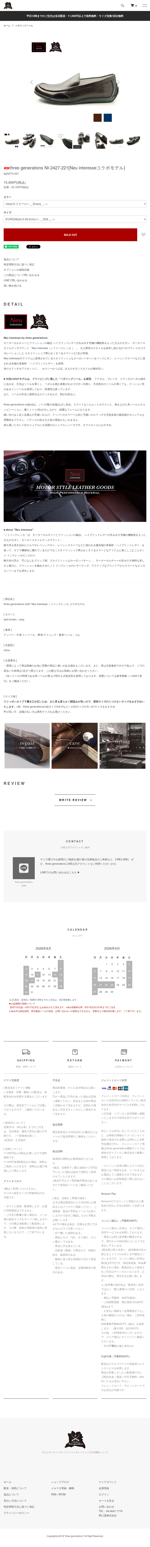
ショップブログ (60, 1482)
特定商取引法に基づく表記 (19, 264)
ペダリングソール (24, 25)
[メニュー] (144, 5)
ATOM (62, 1494)
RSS (53, 1494)
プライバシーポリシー (16, 1513)
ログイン (104, 1494)
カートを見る (106, 1500)
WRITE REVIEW (73, 800)
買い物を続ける (13, 285)
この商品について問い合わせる (22, 275)
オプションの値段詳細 (16, 269)
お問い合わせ (106, 1506)
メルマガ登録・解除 (62, 1488)
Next (118, 82)
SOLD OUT (70, 235)
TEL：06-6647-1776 (111, 1511)
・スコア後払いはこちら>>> (117, 1345)
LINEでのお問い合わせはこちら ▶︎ (60, 872)
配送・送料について (15, 1488)
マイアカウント (108, 1482)
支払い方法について (15, 1500)
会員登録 (104, 1488)
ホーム (7, 25)
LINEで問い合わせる (15, 280)
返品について (11, 259)
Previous (32, 82)
